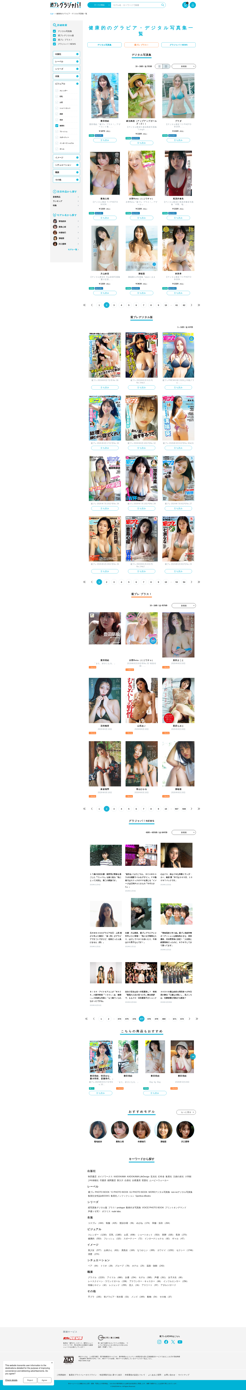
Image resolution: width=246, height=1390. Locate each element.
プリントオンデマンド (175, 1207)
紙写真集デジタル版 (97, 1207)
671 (174, 1019)
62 (184, 305)
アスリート (150, 1285)
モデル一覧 (72, 249)
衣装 (57, 76)
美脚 (61, 114)
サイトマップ (183, 1375)
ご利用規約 (61, 1375)
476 (134, 1019)
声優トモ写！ (94, 1211)
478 (149, 1019)
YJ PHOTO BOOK (119, 1192)
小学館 (188, 1176)
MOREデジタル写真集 (159, 1192)
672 (182, 1019)
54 (184, 582)
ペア (93, 1266)
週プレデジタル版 (66, 35)
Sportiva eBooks (143, 1196)
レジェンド (118, 1285)
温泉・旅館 (156, 1266)
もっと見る (186, 1112)
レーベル (59, 61)
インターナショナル (67, 143)
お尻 (61, 102)
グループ (123, 1266)
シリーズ (59, 69)
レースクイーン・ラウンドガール (108, 1281)
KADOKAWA (120, 1176)
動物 (152, 1297)
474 (119, 1019)
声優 (160, 1277)
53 (177, 582)
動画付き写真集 (133, 1207)
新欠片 (120, 1180)
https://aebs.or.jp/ (84, 1360)
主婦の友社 (178, 1176)
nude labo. (116, 1211)
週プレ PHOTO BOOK (98, 1192)
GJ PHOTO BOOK (138, 1192)
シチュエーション (63, 165)
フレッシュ (63, 131)
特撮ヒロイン (98, 1285)
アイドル (115, 1277)
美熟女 (128, 1250)
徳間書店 (111, 1180)
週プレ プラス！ (65, 40)
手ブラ (95, 1297)
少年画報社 (93, 1180)
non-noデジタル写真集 (181, 1192)
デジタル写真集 (65, 31)
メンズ (138, 1297)
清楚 (94, 1254)
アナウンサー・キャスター (145, 1281)
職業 (57, 172)
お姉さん (112, 1250)
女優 (131, 1277)
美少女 (95, 1250)
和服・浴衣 (161, 1223)
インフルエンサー (176, 1281)
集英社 (169, 1176)
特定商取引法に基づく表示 (111, 1375)
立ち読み (105, 140)
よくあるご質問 (154, 1375)
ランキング (57, 201)
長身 (61, 120)
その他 (58, 180)
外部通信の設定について (135, 1375)
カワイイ (166, 1250)
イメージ (59, 157)
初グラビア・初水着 (117, 1297)
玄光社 (153, 1176)
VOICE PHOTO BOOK (153, 1207)
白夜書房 (136, 1180)
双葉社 (145, 1180)
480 (164, 1019)
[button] (193, 1057)
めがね (143, 1223)
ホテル (138, 1266)
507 (176, 809)
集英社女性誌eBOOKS (99, 1196)
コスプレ (96, 1223)
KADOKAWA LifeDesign (138, 1176)
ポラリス (106, 1211)
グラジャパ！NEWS (67, 44)
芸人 (135, 1285)
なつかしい (146, 1250)
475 (127, 1019)
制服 (112, 1223)
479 (156, 1019)
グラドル (97, 1277)
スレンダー (63, 90)
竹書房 (103, 1180)
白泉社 (128, 1180)
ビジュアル (60, 84)
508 (184, 809)
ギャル (62, 149)
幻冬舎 (161, 1176)
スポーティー (64, 137)
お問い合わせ (169, 1375)
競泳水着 (127, 1223)
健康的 (62, 125)
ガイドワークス (105, 1176)
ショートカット (65, 108)
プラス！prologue (116, 1207)
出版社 (58, 54)
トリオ (107, 1266)
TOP (52, 14)
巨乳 (61, 96)
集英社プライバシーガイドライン (83, 1375)
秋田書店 (92, 1176)
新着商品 (56, 197)
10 (166, 305)
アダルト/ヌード (168, 1285)
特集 (55, 205)
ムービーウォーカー (159, 1180)
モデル (146, 1277)
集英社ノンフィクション (122, 1196)
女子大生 (176, 1277)
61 (177, 305)
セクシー (185, 1250)
